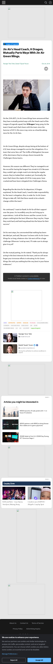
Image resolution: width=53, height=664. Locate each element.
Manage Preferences (9, 654)
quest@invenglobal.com (27, 348)
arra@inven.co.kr (25, 336)
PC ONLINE (32, 323)
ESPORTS (19, 323)
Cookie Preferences (34, 278)
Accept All (39, 660)
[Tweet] (7, 69)
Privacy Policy (18, 629)
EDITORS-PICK (12, 323)
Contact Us (24, 623)
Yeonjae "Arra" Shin (25, 334)
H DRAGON (6, 325)
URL (46, 69)
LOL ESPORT (26, 328)
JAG (31, 325)
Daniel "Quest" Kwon (25, 345)
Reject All (13, 660)
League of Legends (35, 328)
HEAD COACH (24, 325)
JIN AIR (35, 325)
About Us (12, 623)
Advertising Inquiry (33, 629)
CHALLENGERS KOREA (42, 323)
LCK (17, 328)
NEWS (5, 323)
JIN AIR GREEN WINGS (9, 328)
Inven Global (13, 2)
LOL (20, 328)
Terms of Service (38, 623)
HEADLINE (25, 323)
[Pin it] (36, 69)
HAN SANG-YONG (15, 325)
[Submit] (26, 69)
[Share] (17, 69)
